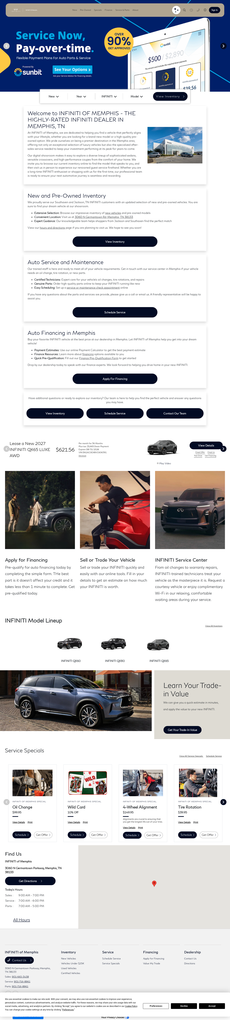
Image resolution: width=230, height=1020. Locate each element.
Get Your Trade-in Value (182, 729)
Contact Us (19, 960)
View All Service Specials (191, 756)
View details (206, 445)
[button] (154, 884)
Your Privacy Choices (113, 1017)
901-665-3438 (20, 976)
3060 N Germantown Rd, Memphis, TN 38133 (104, 216)
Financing (150, 952)
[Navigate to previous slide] (2, 45)
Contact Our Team (174, 413)
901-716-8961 (22, 981)
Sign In (214, 10)
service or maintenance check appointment (93, 287)
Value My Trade (151, 963)
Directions (189, 963)
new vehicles (113, 212)
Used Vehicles (68, 968)
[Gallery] (115, 46)
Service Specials (111, 963)
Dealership (192, 952)
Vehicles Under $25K (72, 963)
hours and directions (52, 227)
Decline (184, 1006)
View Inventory (114, 241)
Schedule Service (114, 312)
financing (88, 354)
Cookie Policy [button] (131, 1006)
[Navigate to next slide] (227, 45)
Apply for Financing (115, 378)
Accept (212, 1006)
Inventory (68, 952)
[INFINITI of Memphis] (24, 10)
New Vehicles (68, 958)
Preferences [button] (68, 1010)
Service (108, 952)
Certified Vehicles (70, 973)
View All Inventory (213, 626)
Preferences (156, 1006)
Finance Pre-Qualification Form (98, 358)
